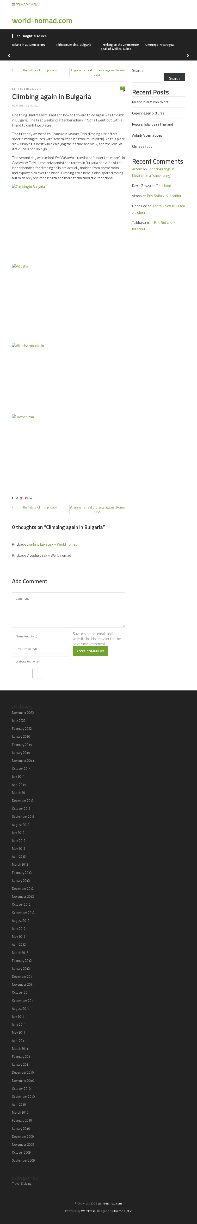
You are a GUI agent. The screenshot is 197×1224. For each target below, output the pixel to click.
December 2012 (23, 888)
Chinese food (142, 146)
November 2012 (23, 896)
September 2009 (23, 1160)
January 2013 (21, 880)
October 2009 (21, 1152)
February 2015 (22, 744)
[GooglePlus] (22, 498)
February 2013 (22, 872)
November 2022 (23, 712)
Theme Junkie (123, 1211)
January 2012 (21, 968)
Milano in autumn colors (28, 44)
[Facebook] (13, 498)
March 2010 (20, 1112)
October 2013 (21, 808)
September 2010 (23, 1096)
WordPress (88, 1211)
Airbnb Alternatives (147, 135)
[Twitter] (17, 498)
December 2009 (23, 1136)
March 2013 (20, 864)
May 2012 (18, 936)
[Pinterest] (27, 498)
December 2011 (23, 976)
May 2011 (18, 1032)
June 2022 (18, 720)
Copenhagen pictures (148, 113)
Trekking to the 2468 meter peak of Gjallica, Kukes (120, 46)
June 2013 (18, 840)
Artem (137, 169)
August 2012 (20, 920)
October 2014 (21, 768)
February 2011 (22, 1056)
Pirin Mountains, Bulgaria (73, 44)
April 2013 (19, 856)
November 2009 (23, 1144)
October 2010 (21, 1088)
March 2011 (20, 1048)
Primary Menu (27, 4)
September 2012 (23, 912)
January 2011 (21, 1064)
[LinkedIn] (31, 498)
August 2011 (20, 1008)
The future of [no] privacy (40, 70)
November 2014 (23, 760)
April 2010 (19, 1104)
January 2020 (21, 736)
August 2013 (20, 824)
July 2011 (18, 1016)
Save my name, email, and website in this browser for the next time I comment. (97, 639)
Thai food (163, 185)
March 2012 (20, 952)
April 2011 (19, 1040)
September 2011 (23, 1000)
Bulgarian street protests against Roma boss (97, 72)
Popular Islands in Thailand (152, 124)
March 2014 (20, 792)
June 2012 (18, 928)
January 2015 (21, 752)
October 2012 (21, 904)
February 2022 (22, 728)
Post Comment (90, 651)
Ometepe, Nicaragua (159, 44)
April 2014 (19, 784)
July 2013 (18, 832)
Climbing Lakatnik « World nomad (52, 544)
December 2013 (23, 800)
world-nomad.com (42, 20)
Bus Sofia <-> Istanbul (164, 196)
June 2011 (18, 1024)
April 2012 (19, 944)
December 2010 (23, 1072)
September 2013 (23, 816)
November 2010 (23, 1080)
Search (137, 70)
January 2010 (21, 1128)
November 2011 (23, 984)
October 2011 (21, 992)
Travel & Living (22, 1183)
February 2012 (22, 960)
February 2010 (22, 1120)
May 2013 (18, 848)
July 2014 (18, 776)
